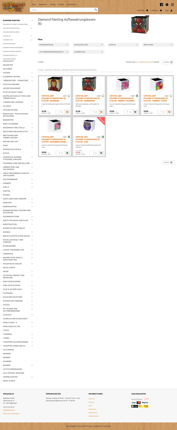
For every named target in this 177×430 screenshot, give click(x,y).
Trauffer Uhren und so (14, 346)
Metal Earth (9, 268)
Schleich (7, 315)
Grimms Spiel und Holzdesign (11, 168)
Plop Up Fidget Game (13, 92)
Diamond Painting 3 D (10, 55)
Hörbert (7, 183)
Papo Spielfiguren (11, 281)
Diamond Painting (11, 20)
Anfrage (52, 4)
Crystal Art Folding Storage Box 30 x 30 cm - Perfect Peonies (122, 98)
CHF (152, 62)
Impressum (92, 409)
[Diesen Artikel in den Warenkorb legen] (67, 112)
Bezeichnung (145, 62)
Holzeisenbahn (10, 179)
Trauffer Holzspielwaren (15, 342)
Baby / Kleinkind (10, 124)
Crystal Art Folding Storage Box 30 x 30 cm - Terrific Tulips (155, 98)
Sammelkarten (10, 377)
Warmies (7, 354)
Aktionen (7, 69)
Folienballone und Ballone (16, 163)
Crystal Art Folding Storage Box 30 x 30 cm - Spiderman (87, 98)
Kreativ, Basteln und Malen (16, 236)
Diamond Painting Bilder (11, 28)
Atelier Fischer (10, 110)
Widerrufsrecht (94, 416)
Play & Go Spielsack (12, 289)
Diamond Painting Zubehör (12, 51)
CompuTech (107, 426)
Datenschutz (93, 412)
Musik (6, 271)
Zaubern (7, 361)
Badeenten (8, 120)
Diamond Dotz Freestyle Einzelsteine (15, 24)
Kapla (6, 187)
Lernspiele (8, 254)
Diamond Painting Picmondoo (13, 47)
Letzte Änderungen (12, 369)
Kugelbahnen (9, 246)
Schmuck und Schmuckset (15, 319)
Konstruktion (10, 224)
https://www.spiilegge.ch (11, 413)
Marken (6, 365)
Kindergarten (9, 206)
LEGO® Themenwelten (13, 250)
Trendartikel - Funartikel (15, 80)
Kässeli (6, 195)
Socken (6, 73)
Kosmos (6, 232)
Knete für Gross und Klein (15, 220)
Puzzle (6, 305)
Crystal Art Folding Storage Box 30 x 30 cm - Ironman (53, 98)
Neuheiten (8, 65)
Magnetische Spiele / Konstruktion (13, 259)
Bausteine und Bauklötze (15, 131)
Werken (6, 357)
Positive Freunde (11, 84)
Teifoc (6, 330)
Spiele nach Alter (11, 326)
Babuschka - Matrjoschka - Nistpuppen (16, 115)
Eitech (6, 153)
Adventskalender (11, 88)
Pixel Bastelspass (11, 285)
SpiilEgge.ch (74, 426)
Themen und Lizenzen (13, 102)
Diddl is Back (9, 381)
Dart (5, 145)
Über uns (92, 399)
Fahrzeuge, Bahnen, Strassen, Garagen (12, 158)
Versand (91, 402)
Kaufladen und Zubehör (14, 199)
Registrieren (43, 4)
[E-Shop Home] (16, 4)
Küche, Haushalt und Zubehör (13, 241)
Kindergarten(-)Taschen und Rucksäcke (16, 211)
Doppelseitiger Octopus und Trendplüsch (17, 97)
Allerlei (7, 106)
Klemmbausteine (11, 216)
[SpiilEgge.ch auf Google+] (165, 5)
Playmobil (8, 293)
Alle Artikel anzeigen (13, 373)
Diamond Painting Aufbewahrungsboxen (78, 70)
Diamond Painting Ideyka (11, 32)
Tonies (6, 338)
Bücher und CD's (10, 141)
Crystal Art (7, 36)
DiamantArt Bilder (9, 43)
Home (34, 4)
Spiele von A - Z (10, 322)
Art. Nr (138, 62)
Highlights (8, 61)
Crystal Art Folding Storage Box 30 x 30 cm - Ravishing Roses (54, 139)
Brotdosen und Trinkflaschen (10, 136)
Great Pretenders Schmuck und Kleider (16, 174)
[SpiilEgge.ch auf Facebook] (160, 5)
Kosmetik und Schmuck (14, 228)
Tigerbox (7, 334)
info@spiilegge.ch (9, 410)
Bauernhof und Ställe (14, 128)
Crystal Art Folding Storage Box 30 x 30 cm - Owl (87, 139)
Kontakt (61, 4)
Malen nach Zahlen (12, 264)
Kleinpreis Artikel (11, 77)
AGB (90, 406)
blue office (83, 426)
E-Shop (41, 70)
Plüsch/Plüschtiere (12, 297)
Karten (6, 191)
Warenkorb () (72, 4)
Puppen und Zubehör (13, 301)
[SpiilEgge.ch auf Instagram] (171, 5)
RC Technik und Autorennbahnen (11, 310)
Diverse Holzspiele (12, 149)
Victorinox (8, 350)
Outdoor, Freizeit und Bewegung (13, 276)
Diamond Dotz (8, 39)
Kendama (7, 203)
